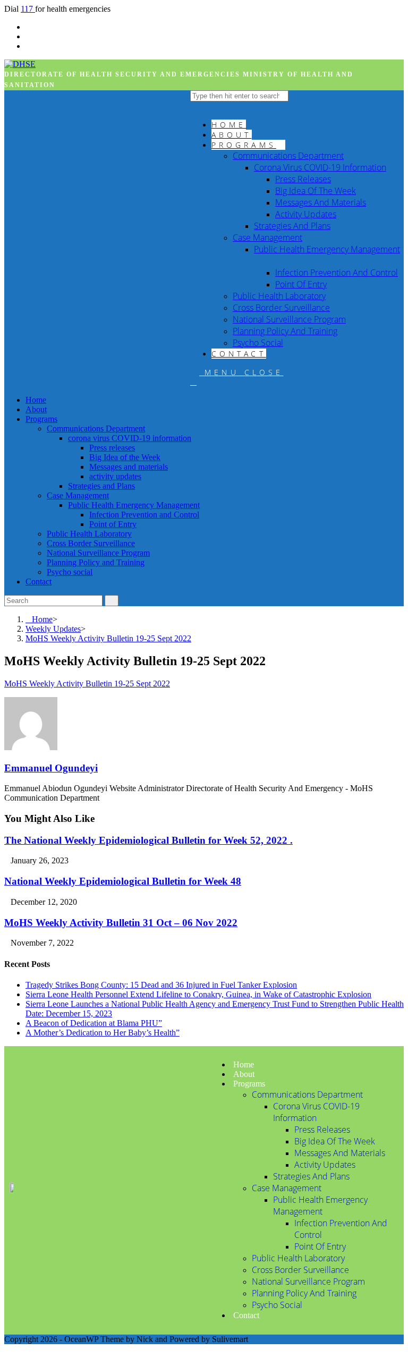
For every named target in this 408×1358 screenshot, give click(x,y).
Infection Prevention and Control (144, 514)
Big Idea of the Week (124, 457)
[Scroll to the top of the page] (7, 1348)
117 (28, 8)
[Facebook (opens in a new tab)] (29, 36)
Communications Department (96, 428)
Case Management (78, 495)
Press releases (112, 447)
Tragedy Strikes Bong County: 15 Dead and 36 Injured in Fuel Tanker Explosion (161, 984)
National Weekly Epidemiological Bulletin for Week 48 (122, 881)
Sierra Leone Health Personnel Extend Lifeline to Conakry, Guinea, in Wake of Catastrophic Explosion (198, 994)
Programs (41, 418)
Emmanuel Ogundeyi (51, 768)
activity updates (115, 476)
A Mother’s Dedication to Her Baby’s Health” (103, 1032)
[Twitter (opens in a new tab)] (29, 26)
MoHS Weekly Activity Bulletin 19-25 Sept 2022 (87, 683)
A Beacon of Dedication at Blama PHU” (94, 1023)
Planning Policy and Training (95, 562)
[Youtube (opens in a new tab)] (29, 45)
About (36, 409)
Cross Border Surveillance (91, 543)
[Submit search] (111, 600)
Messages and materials (128, 466)
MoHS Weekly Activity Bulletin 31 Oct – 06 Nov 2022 (120, 922)
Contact (39, 581)
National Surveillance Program (98, 552)
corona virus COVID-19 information (129, 438)
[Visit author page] (30, 747)
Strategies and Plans (101, 485)
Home (36, 399)
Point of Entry (113, 524)
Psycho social (69, 571)
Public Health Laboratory (89, 533)
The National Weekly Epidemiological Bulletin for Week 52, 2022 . (148, 840)
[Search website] (193, 381)
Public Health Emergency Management (134, 505)
